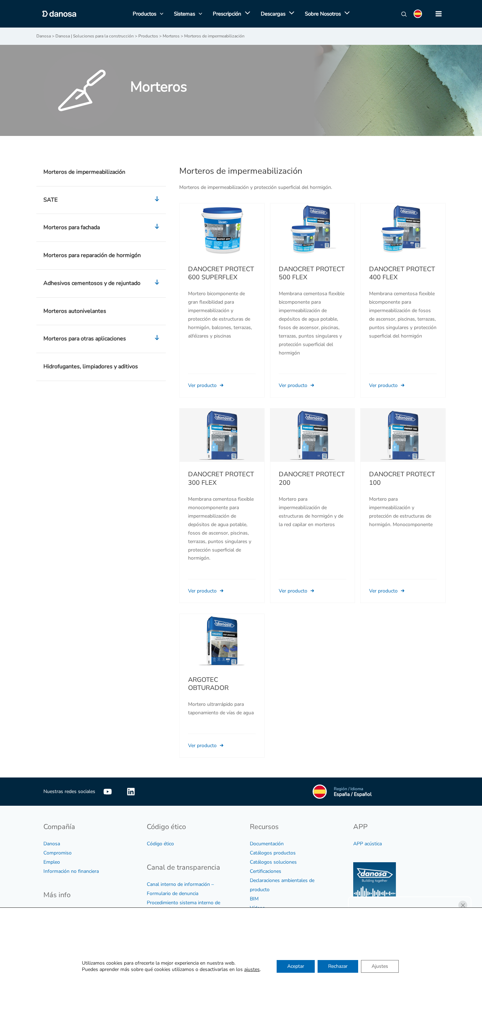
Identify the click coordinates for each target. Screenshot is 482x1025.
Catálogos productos (273, 853)
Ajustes (380, 966)
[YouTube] (107, 791)
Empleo (51, 862)
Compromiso (57, 853)
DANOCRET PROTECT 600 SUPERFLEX (221, 273)
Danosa (51, 843)
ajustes (252, 969)
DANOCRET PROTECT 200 (312, 478)
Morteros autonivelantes (74, 311)
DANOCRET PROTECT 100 (402, 478)
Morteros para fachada (71, 227)
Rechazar (338, 966)
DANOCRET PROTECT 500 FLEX (312, 273)
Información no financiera (71, 871)
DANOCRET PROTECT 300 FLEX (221, 478)
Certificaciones (265, 871)
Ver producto (203, 385)
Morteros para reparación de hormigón (92, 255)
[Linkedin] (131, 791)
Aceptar (295, 966)
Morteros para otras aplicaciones (84, 338)
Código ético (160, 843)
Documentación (267, 843)
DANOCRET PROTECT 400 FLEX (402, 273)
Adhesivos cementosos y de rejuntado (91, 283)
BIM (254, 898)
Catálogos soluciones (273, 862)
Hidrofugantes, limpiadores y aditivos (90, 366)
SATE (50, 200)
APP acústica (367, 843)
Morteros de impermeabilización (84, 172)
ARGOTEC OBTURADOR (208, 683)
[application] (245, 13)
